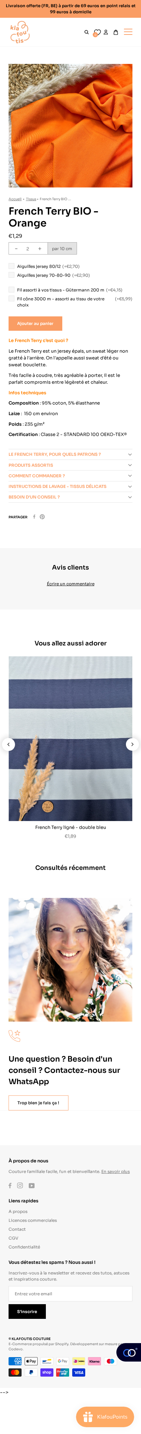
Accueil (15, 198)
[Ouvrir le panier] (116, 32)
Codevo (16, 1348)
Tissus (31, 198)
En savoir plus (115, 1171)
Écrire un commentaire (70, 583)
